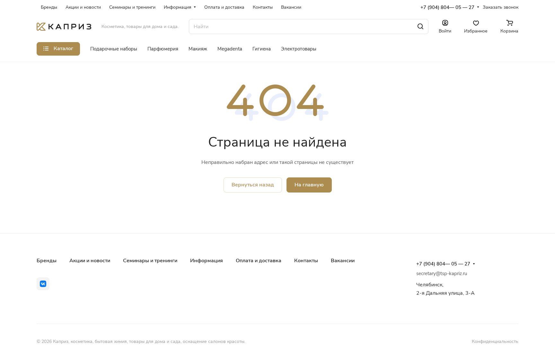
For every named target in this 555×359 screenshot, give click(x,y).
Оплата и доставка (258, 260)
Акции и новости (89, 260)
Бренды (47, 260)
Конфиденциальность (495, 341)
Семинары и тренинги (150, 260)
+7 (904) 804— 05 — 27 (447, 7)
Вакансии (343, 260)
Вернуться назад (253, 184)
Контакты (306, 260)
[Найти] (420, 26)
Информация (206, 260)
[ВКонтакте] (43, 283)
